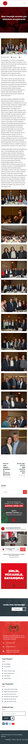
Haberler (15, 57)
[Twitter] (3, 723)
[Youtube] (13, 723)
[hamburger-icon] (24, 3)
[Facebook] (6, 723)
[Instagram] (9, 723)
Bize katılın (17, 609)
